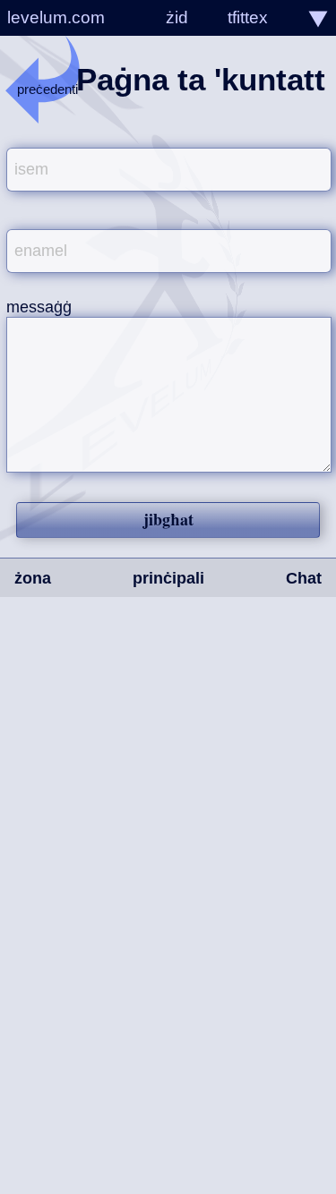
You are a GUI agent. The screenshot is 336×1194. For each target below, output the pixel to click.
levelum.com (56, 17)
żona (32, 578)
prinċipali (168, 578)
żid (177, 17)
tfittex (248, 17)
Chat (304, 578)
